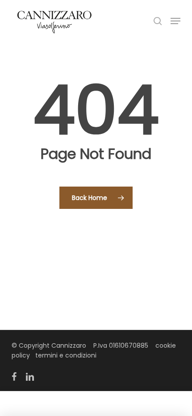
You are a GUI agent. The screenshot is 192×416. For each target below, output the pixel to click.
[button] (175, 21)
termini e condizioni (65, 355)
